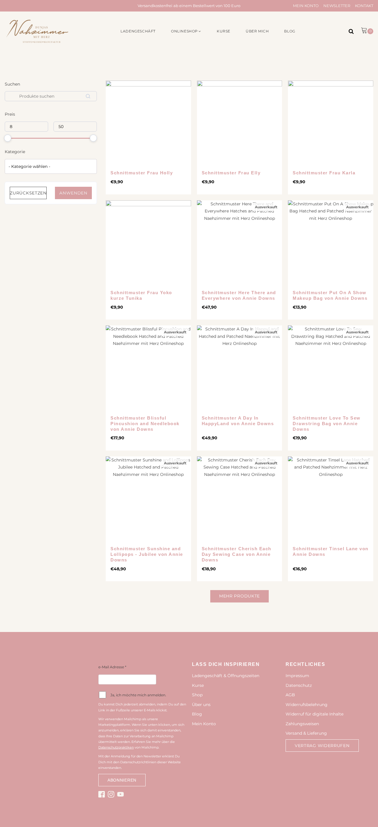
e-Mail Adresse (112, 667)
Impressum (297, 675)
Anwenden (73, 193)
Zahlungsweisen (302, 723)
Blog (197, 714)
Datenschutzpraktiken (116, 747)
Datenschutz (299, 685)
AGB (290, 694)
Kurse (198, 685)
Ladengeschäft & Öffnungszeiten (225, 675)
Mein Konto (306, 5)
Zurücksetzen (28, 193)
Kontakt (364, 5)
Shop (197, 694)
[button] (186, 31)
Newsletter (336, 5)
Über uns (201, 704)
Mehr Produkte (239, 596)
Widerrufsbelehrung (307, 704)
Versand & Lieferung (306, 733)
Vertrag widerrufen (322, 745)
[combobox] (51, 166)
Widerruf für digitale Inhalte (314, 714)
